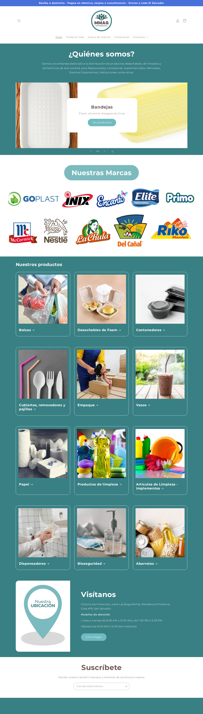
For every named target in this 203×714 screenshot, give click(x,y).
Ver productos (101, 122)
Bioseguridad (90, 563)
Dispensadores (32, 563)
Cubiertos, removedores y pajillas (42, 407)
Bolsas (25, 330)
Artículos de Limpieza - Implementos (157, 486)
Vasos (141, 405)
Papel (24, 484)
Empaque (86, 405)
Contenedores (149, 330)
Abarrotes (145, 563)
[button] (19, 20)
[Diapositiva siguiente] (104, 151)
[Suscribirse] (126, 686)
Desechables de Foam (97, 330)
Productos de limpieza (98, 484)
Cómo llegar (94, 637)
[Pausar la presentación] (112, 151)
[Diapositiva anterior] (91, 151)
